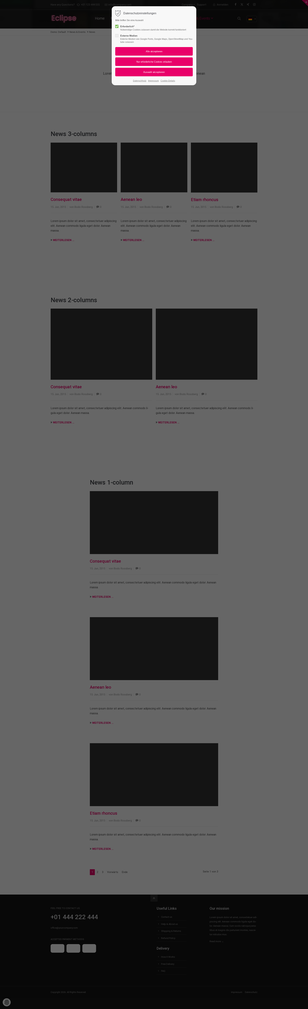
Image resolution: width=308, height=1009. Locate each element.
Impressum (153, 81)
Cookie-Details (168, 81)
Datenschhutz (139, 81)
